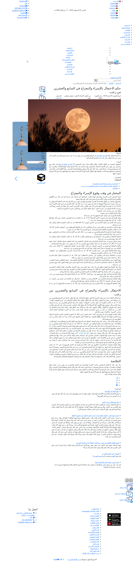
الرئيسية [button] (118, 83)
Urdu (114, 10)
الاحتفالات (58, 98)
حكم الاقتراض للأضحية (112, 391)
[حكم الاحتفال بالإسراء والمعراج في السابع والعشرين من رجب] (117, 378)
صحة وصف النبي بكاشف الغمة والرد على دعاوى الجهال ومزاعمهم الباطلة (95, 415)
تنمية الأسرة (95, 530)
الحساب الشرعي (93, 546)
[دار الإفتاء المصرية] (114, 61)
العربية (116, 1)
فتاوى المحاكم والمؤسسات (90, 511)
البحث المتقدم (114, 78)
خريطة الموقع (94, 548)
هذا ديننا (96, 513)
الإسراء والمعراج (66, 164)
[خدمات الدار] (129, 480)
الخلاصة (115, 188)
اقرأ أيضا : (118, 389)
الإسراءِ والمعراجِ (102, 156)
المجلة (68, 57)
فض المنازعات (94, 551)
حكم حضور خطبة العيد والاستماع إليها (107, 462)
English (113, 3)
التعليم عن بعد (94, 525)
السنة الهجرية (97, 456)
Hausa (113, 17)
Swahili (113, 15)
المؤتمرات (68, 62)
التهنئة (113, 456)
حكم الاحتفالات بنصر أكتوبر (110, 402)
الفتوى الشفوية (94, 537)
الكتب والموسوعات (68, 60)
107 (31, 517)
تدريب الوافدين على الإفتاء (90, 553)
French (113, 6)
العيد (104, 465)
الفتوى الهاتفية (94, 518)
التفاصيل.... (117, 177)
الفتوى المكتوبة (94, 539)
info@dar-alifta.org (25, 522)
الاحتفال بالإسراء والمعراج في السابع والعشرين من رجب (100, 186)
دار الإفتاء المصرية (73, 559)
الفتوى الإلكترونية (93, 532)
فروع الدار (96, 544)
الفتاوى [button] (111, 83)
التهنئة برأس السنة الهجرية (110, 454)
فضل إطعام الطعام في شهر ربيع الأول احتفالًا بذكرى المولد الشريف (97, 443)
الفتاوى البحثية (94, 516)
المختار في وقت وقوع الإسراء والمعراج (105, 184)
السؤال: (118, 153)
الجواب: (118, 162)
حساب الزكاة (95, 520)
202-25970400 (27, 520)
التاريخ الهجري (94, 541)
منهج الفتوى (95, 509)
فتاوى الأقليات (94, 523)
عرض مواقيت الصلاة (37, 168)
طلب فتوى (95, 527)
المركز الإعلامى (94, 534)
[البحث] (27, 62)
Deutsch (112, 8)
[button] (43, 179)
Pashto (113, 13)
